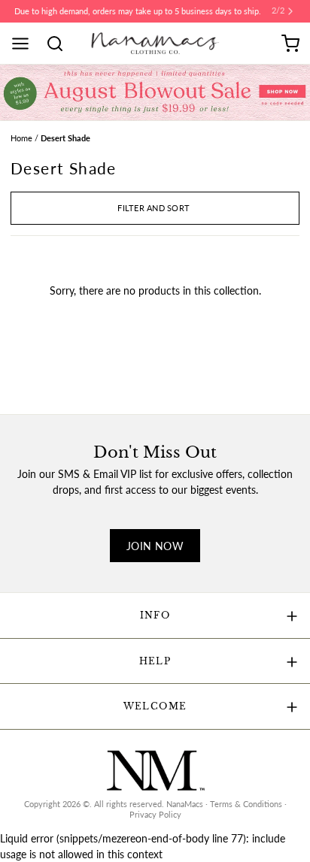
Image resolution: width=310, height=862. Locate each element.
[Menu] (26, 44)
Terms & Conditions (246, 804)
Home (21, 138)
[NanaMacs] (155, 43)
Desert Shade (65, 138)
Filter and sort (153, 208)
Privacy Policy (155, 814)
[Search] (60, 44)
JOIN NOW (155, 546)
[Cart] (290, 43)
